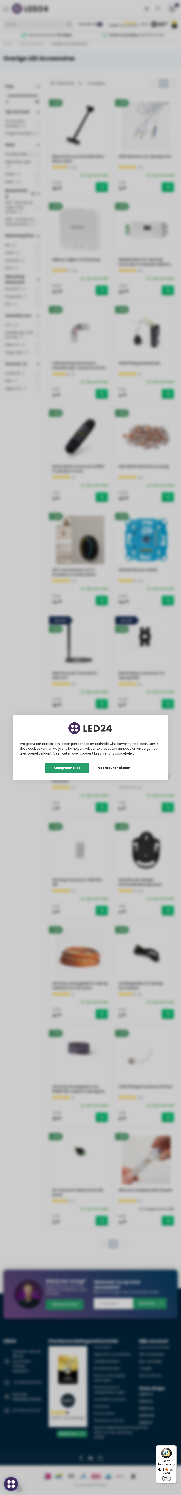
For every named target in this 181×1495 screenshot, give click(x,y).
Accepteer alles (67, 768)
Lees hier (101, 753)
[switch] (166, 1478)
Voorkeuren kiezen (114, 768)
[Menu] (174, 1448)
